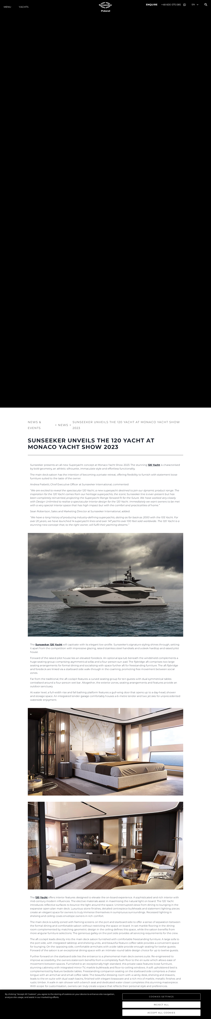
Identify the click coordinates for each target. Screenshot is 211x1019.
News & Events (34, 425)
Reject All (161, 1004)
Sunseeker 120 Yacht (48, 644)
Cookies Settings (161, 996)
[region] (105, 1004)
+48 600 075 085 (171, 4)
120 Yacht (154, 464)
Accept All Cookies (161, 1012)
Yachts (23, 6)
